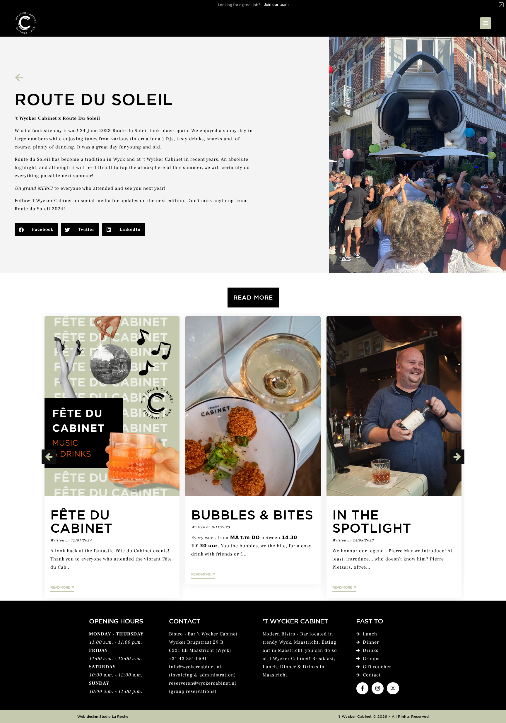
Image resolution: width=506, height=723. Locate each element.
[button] (36, 229)
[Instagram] (377, 688)
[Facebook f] (362, 688)
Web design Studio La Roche (102, 716)
